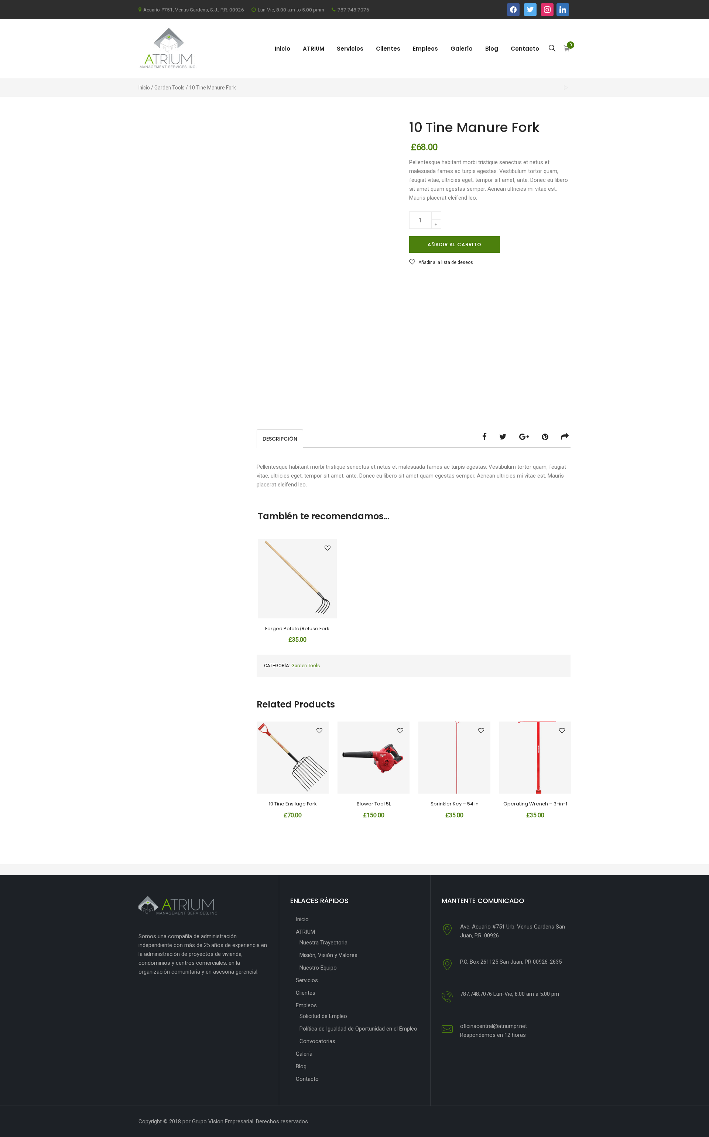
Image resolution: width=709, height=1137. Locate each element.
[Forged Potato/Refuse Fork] (297, 578)
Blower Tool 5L (374, 803)
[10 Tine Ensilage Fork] (566, 87)
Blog (491, 48)
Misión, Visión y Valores (328, 955)
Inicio (282, 48)
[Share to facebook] (484, 436)
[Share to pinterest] (545, 436)
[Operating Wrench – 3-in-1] (535, 758)
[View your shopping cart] (566, 49)
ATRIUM (313, 48)
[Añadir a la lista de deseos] (327, 548)
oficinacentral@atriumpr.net (493, 1026)
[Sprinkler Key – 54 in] (454, 758)
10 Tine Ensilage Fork (293, 803)
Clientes (388, 48)
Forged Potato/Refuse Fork (297, 628)
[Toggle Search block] (552, 48)
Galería (462, 48)
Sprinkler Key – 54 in (455, 803)
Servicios (350, 48)
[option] (292, 772)
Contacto (525, 48)
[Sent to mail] (565, 436)
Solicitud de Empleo (323, 1016)
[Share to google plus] (524, 436)
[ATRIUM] (167, 48)
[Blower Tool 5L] (374, 758)
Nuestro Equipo (318, 967)
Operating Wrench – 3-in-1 (535, 803)
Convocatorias (317, 1041)
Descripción (280, 438)
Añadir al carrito (455, 244)
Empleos (425, 48)
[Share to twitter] (503, 436)
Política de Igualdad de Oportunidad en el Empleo (358, 1028)
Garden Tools (169, 88)
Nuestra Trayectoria (323, 942)
